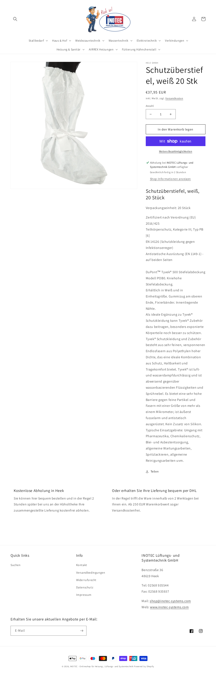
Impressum (84, 595)
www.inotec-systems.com (169, 607)
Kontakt (81, 565)
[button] (15, 19)
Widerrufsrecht (86, 580)
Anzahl (150, 106)
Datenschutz (84, 587)
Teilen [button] (155, 471)
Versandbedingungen (90, 572)
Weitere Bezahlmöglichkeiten (175, 151)
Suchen (16, 565)
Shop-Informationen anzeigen (170, 179)
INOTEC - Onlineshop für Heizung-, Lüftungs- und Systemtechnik (102, 666)
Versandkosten (174, 98)
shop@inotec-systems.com (170, 601)
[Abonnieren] (81, 631)
